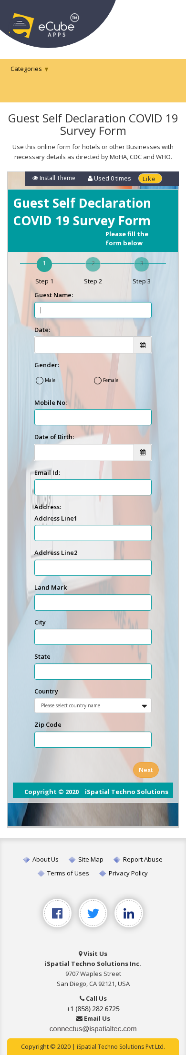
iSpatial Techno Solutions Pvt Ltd (120, 1047)
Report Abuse (142, 859)
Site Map (90, 859)
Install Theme (56, 178)
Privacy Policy (127, 873)
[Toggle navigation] (166, 22)
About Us (45, 859)
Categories (26, 68)
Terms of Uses (67, 873)
